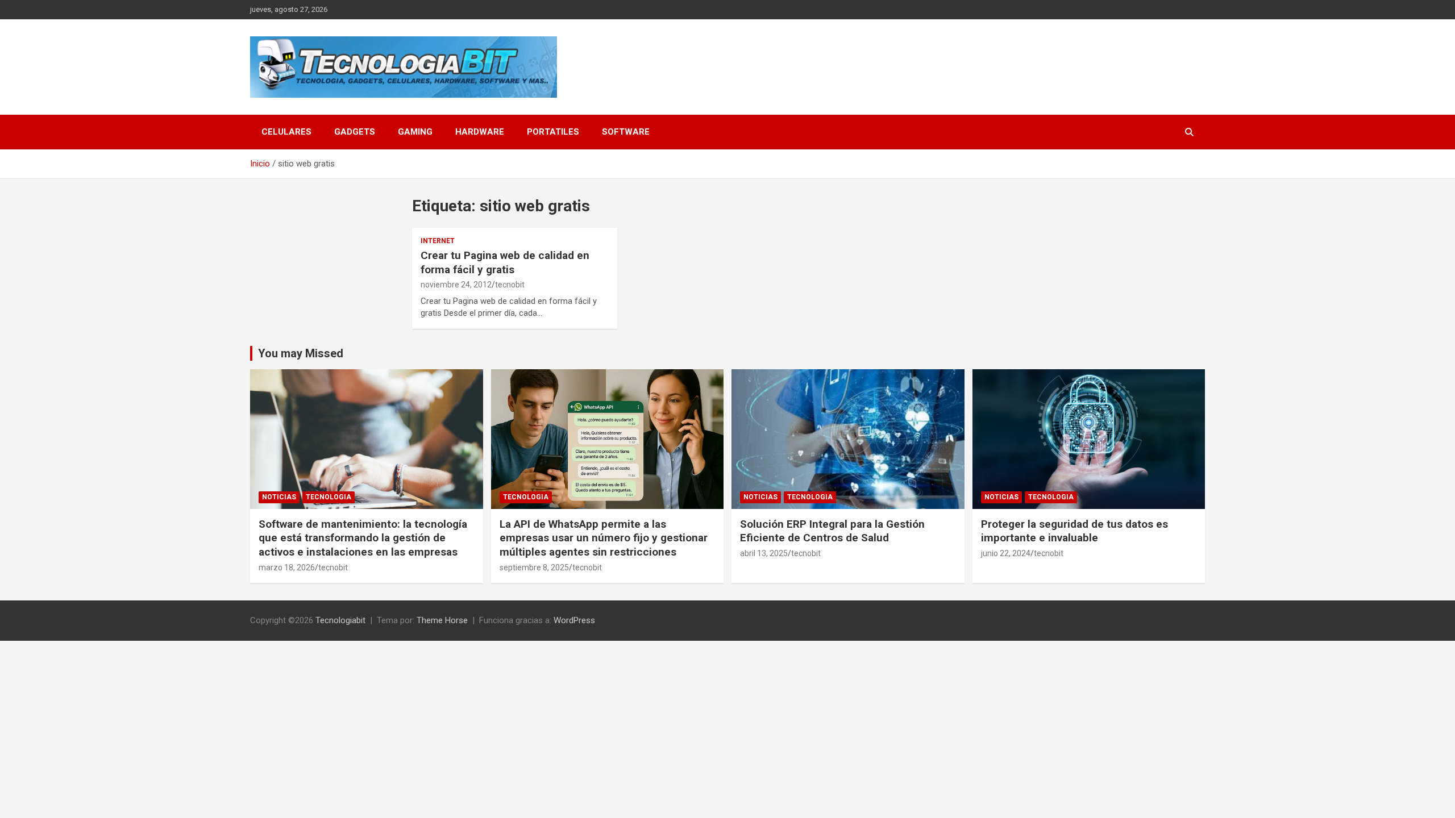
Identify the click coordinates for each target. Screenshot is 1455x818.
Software (626, 132)
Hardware (479, 132)
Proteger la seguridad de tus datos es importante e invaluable (1074, 531)
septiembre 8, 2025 (534, 567)
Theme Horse (442, 620)
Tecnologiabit (340, 620)
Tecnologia (328, 497)
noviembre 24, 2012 (456, 284)
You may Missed (300, 353)
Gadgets (354, 132)
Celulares (286, 132)
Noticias (279, 497)
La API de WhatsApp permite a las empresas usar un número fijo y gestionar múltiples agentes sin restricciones (604, 537)
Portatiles (553, 132)
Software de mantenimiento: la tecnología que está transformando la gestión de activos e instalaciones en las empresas (363, 537)
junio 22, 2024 (1005, 553)
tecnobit (510, 284)
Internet (438, 241)
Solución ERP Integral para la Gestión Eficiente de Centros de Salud (832, 531)
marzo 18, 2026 (287, 567)
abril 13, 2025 (764, 553)
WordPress (574, 620)
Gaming (415, 132)
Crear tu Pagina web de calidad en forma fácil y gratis (505, 262)
